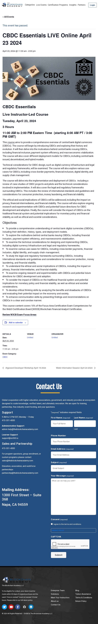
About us (55, 601)
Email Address (62, 449)
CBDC (5, 357)
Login (92, 5)
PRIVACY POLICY (58, 530)
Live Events (41, 5)
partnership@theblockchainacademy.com (20, 473)
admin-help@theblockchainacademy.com (20, 429)
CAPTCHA (56, 536)
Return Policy (80, 601)
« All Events (8, 16)
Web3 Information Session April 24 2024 (74, 367)
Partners (81, 5)
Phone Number (58, 435)
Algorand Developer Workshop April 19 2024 (25, 367)
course (11, 142)
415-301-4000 (8, 448)
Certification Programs (58, 5)
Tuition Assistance (83, 594)
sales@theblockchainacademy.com (17, 460)
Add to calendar (16, 322)
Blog (77, 590)
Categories (30, 5)
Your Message (62, 476)
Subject (59, 462)
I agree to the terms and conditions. (67, 524)
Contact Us (55, 605)
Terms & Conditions (83, 597)
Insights (72, 5)
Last (76, 429)
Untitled (30, 337)
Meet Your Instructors (60, 597)
